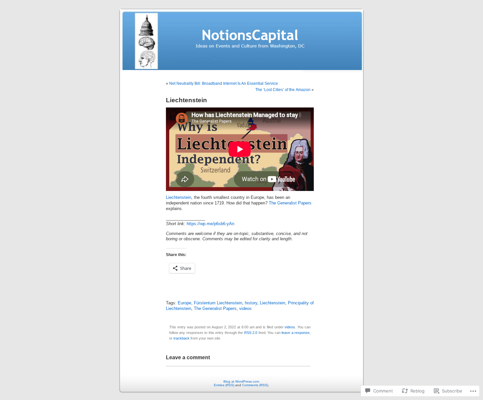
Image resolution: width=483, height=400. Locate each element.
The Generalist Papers (290, 203)
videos (245, 308)
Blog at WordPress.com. (241, 381)
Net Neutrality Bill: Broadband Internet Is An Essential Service (223, 83)
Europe (184, 303)
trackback (181, 338)
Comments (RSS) (255, 385)
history (251, 303)
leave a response (296, 333)
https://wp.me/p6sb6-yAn (210, 224)
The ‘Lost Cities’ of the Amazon (282, 89)
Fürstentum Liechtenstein (218, 303)
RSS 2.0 (250, 333)
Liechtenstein (178, 197)
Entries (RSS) (224, 385)
